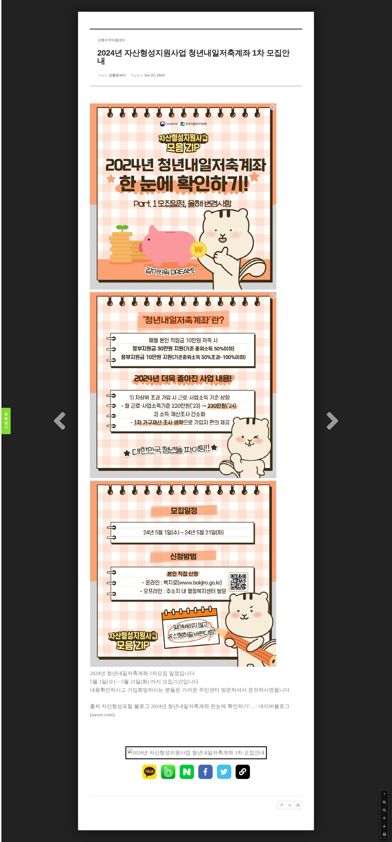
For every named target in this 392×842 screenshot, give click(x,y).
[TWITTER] (224, 772)
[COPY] (243, 772)
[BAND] (168, 772)
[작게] (384, 810)
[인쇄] (384, 834)
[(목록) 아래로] (384, 826)
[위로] (384, 818)
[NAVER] (187, 772)
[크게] (384, 802)
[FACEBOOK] (205, 772)
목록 (6, 420)
